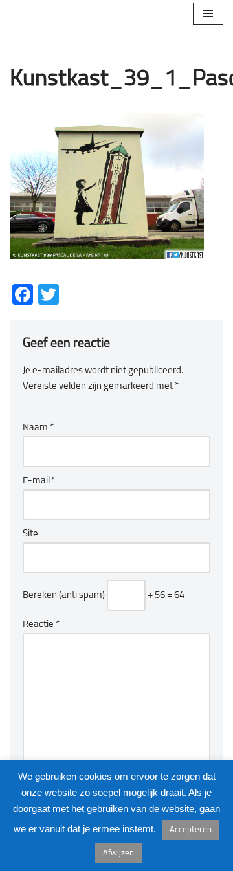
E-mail (39, 481)
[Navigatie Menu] (208, 14)
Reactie (41, 625)
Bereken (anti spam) (64, 596)
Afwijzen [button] (118, 853)
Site (30, 534)
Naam (38, 428)
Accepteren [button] (191, 830)
